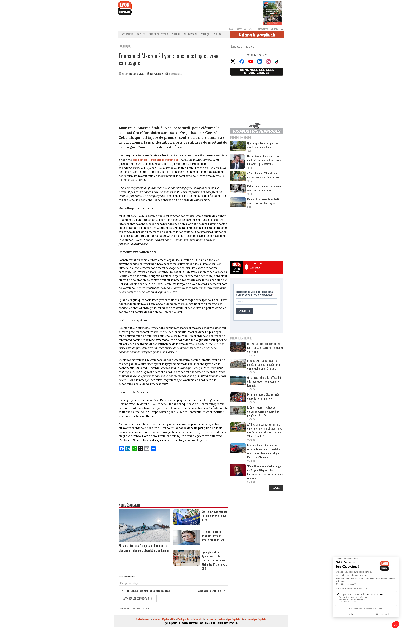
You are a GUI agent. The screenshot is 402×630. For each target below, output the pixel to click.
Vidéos (217, 34)
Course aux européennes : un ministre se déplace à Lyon (214, 515)
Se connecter (235, 29)
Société (141, 34)
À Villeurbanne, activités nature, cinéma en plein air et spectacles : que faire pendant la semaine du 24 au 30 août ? (265, 430)
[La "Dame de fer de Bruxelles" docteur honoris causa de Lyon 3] (186, 544)
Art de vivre (190, 34)
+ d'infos (276, 488)
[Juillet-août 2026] (272, 13)
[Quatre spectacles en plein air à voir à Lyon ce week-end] (238, 146)
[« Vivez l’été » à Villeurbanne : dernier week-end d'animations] (238, 176)
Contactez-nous (143, 619)
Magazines (263, 29)
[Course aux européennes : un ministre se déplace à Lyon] (186, 524)
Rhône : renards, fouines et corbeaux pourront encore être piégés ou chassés (263, 411)
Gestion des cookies (215, 619)
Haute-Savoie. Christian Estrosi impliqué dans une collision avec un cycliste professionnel (264, 160)
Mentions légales (161, 619)
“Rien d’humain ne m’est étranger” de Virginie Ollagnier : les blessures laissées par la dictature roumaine (265, 472)
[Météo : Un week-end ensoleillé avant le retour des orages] (238, 202)
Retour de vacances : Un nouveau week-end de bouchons (264, 188)
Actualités (127, 34)
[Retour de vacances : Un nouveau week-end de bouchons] (238, 189)
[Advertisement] (173, 101)
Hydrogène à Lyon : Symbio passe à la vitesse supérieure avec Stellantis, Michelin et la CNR (214, 560)
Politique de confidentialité (190, 619)
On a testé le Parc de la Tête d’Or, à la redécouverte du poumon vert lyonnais (264, 381)
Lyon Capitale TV (235, 619)
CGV (173, 619)
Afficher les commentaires (137, 598)
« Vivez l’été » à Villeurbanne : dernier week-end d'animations (263, 175)
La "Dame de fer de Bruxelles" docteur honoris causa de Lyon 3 (213, 536)
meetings (133, 583)
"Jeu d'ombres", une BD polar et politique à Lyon (147, 591)
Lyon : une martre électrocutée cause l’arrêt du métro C (263, 396)
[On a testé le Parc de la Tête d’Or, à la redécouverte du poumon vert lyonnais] (238, 381)
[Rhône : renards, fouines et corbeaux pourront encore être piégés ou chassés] (238, 411)
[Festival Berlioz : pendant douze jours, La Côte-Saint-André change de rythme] (238, 347)
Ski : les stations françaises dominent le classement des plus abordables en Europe (144, 548)
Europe (124, 583)
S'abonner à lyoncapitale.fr (257, 34)
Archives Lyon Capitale (255, 619)
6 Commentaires (175, 73)
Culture (175, 34)
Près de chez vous (158, 34)
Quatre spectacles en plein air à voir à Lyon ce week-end (264, 145)
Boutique (274, 29)
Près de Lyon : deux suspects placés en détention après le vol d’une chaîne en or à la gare (263, 364)
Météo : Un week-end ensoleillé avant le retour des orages (263, 201)
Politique (205, 34)
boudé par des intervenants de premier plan (155, 160)
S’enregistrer (250, 29)
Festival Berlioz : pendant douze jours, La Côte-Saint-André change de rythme (265, 347)
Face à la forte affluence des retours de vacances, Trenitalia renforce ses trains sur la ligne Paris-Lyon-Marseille (263, 451)
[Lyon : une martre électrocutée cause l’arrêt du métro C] (238, 397)
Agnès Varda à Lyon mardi (210, 591)
